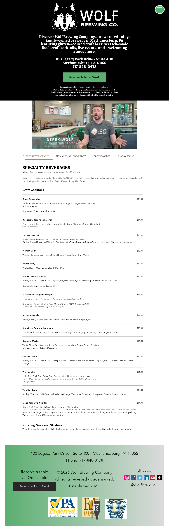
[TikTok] (159, 477)
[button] (159, 9)
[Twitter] (139, 477)
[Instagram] (127, 477)
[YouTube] (152, 477)
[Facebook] (133, 477)
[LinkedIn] (146, 477)
